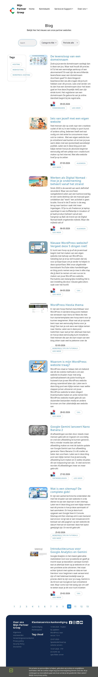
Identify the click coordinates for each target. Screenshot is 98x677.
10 (69, 606)
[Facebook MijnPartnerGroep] (70, 622)
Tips (78, 291)
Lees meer (76, 108)
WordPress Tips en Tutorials (65, 348)
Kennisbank (44, 9)
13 (87, 606)
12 (81, 606)
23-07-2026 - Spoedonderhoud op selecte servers (58, 642)
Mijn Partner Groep (20, 9)
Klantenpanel (37, 630)
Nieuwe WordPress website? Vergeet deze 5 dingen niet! (69, 244)
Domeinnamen (58, 108)
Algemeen (81, 163)
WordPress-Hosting (21, 75)
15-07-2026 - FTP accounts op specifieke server (57, 652)
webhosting (18, 70)
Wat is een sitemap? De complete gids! (65, 490)
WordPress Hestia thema (66, 305)
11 (75, 606)
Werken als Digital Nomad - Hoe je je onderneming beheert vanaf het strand (68, 181)
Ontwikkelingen (59, 478)
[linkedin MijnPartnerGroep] (77, 622)
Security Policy (18, 644)
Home (31, 9)
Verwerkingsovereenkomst (23, 638)
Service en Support (63, 9)
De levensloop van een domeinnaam (65, 57)
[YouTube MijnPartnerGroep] (81, 622)
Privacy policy (18, 641)
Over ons (82, 9)
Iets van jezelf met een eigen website (69, 120)
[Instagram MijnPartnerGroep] (74, 622)
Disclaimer (17, 647)
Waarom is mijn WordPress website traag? (68, 363)
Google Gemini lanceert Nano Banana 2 (70, 428)
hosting (16, 64)
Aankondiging (37, 627)
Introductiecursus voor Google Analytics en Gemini (68, 550)
